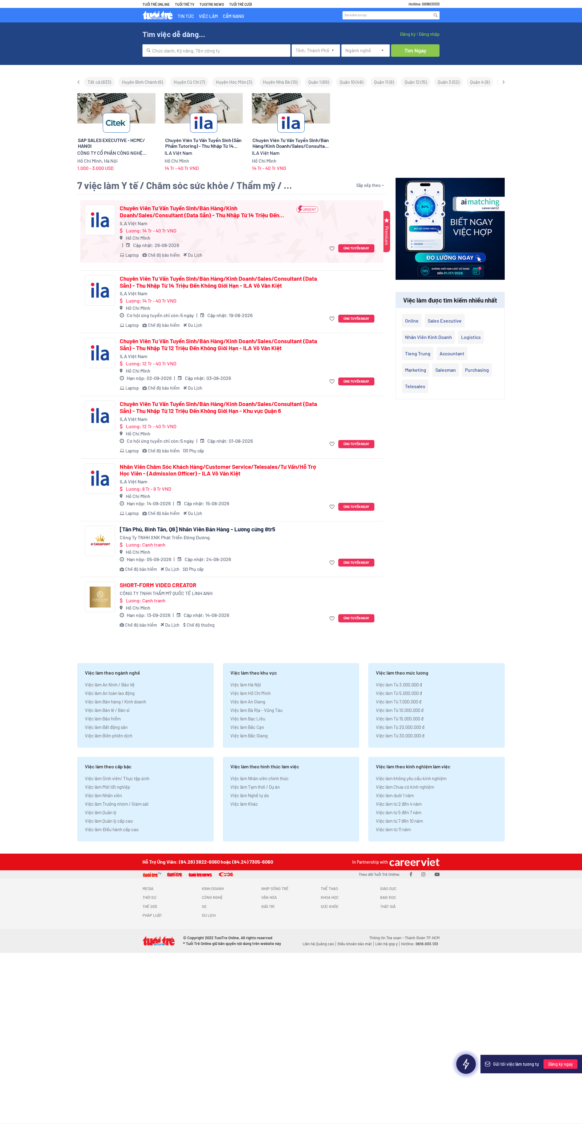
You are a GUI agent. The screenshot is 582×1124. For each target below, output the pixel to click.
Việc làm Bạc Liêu (247, 718)
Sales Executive (445, 320)
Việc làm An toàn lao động (110, 693)
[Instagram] (423, 874)
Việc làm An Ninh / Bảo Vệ (110, 684)
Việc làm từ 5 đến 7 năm (398, 812)
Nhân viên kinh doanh (428, 337)
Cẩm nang (233, 16)
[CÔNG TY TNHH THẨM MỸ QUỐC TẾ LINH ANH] (100, 597)
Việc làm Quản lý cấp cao (109, 821)
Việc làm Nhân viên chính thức (259, 778)
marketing (415, 370)
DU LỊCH (209, 915)
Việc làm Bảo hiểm (103, 718)
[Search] (435, 15)
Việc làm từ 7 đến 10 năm (399, 821)
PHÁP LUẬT (152, 915)
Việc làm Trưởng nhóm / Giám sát (117, 804)
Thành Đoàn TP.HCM (422, 937)
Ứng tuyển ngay (356, 248)
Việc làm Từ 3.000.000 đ (399, 684)
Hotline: (419, 943)
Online (412, 320)
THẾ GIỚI (149, 906)
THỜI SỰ (149, 897)
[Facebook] (411, 874)
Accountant (452, 353)
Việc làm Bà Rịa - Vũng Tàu (256, 710)
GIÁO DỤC (388, 888)
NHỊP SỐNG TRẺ (275, 888)
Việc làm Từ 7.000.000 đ (398, 701)
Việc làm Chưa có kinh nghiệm (405, 787)
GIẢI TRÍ (267, 906)
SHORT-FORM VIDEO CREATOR (158, 585)
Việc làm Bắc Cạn (247, 727)
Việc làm (208, 16)
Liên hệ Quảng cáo (318, 943)
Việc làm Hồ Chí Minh (250, 693)
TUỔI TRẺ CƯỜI (240, 4)
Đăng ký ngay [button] (560, 1064)
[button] (332, 248)
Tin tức (186, 16)
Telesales (415, 386)
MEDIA (147, 888)
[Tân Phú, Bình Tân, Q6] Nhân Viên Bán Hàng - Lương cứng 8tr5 (197, 529)
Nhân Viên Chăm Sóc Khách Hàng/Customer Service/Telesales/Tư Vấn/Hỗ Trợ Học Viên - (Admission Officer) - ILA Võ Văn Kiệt (218, 470)
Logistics (471, 337)
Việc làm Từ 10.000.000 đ (399, 710)
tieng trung (417, 353)
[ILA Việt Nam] (100, 220)
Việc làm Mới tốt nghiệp (107, 787)
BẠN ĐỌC (388, 897)
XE (204, 906)
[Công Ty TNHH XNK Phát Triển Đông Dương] (100, 541)
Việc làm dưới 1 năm (395, 795)
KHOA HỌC (330, 897)
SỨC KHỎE (330, 906)
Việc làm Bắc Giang (249, 735)
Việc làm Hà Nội (245, 684)
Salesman (445, 370)
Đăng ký (408, 34)
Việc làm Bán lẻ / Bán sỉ (107, 710)
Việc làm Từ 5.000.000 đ (399, 693)
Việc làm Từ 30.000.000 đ (400, 735)
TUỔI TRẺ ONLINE (156, 4)
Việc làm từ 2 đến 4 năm (399, 804)
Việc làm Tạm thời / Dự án (255, 787)
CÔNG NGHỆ (212, 897)
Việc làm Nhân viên (103, 795)
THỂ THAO (329, 888)
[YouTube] (437, 874)
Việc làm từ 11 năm (393, 829)
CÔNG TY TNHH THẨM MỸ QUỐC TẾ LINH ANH (166, 593)
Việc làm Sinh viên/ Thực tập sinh (117, 778)
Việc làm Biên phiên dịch (108, 735)
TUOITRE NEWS (211, 4)
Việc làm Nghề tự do (249, 795)
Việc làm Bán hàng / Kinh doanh (115, 701)
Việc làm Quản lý (100, 812)
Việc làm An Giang (247, 701)
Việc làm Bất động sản (106, 727)
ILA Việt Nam (133, 223)
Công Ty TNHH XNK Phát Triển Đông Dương (165, 537)
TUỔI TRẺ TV (184, 4)
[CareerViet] (414, 862)
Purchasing (477, 370)
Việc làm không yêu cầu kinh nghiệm (411, 778)
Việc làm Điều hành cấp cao (112, 829)
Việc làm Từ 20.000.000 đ (400, 727)
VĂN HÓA (269, 897)
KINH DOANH (213, 888)
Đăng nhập (429, 34)
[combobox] (216, 50)
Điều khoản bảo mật (354, 943)
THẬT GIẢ (388, 906)
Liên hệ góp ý (386, 943)
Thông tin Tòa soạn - (387, 937)
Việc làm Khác (244, 804)
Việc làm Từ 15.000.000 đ (399, 718)
